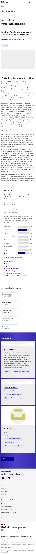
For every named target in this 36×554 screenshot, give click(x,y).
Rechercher (29, 2)
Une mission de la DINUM (7, 500)
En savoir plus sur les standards (13, 257)
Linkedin (3, 478)
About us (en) (4, 488)
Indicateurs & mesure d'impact (8, 512)
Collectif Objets (9, 442)
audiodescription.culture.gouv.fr (11, 39)
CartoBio (7, 371)
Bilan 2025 (3, 494)
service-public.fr (14, 536)
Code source (10, 264)
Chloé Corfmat (10, 387)
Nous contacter (5, 491)
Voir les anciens (7, 459)
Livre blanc (4, 497)
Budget (8, 266)
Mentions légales (5, 544)
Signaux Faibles (9, 398)
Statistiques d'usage (12, 269)
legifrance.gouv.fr (26, 536)
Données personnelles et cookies (19, 544)
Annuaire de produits (6, 509)
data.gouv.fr (4, 540)
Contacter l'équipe (12, 209)
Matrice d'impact (11, 271)
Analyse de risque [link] (12, 275)
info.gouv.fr (4, 536)
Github (9, 478)
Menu (33, 2)
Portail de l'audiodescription (21, 371)
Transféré (5, 45)
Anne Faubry (9, 349)
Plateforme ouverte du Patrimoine (14, 446)
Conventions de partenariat (8, 515)
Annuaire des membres (6, 506)
